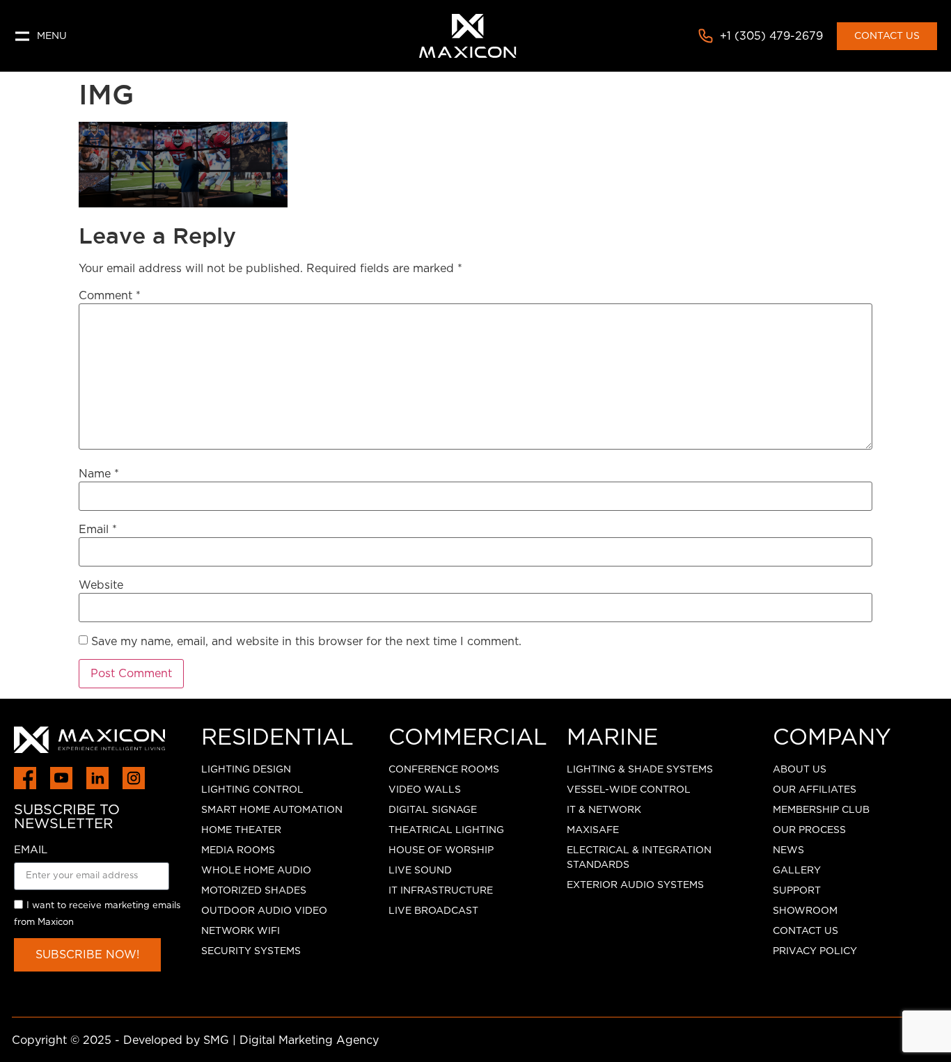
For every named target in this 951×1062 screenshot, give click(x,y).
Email (98, 529)
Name (99, 474)
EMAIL (30, 850)
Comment (110, 295)
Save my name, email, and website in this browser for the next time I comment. (306, 641)
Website (101, 585)
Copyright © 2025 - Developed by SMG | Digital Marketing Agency (195, 1040)
